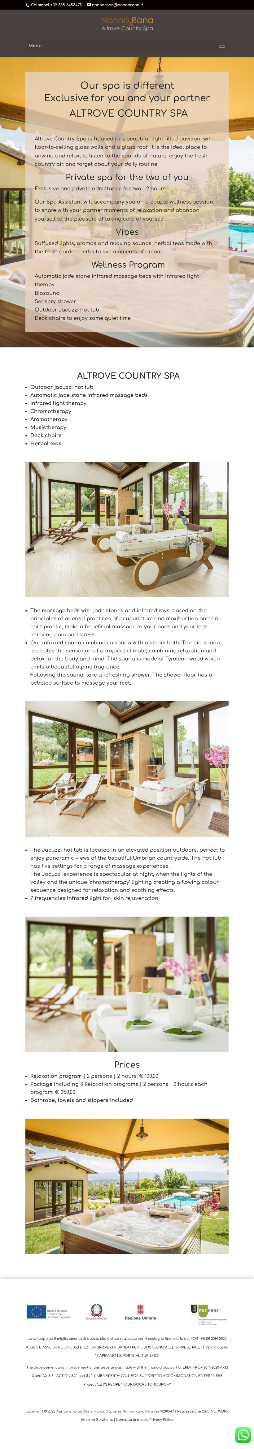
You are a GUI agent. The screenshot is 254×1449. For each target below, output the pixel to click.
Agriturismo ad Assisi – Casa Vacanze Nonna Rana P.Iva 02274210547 (115, 1411)
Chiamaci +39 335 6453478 (56, 5)
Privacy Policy (161, 1420)
